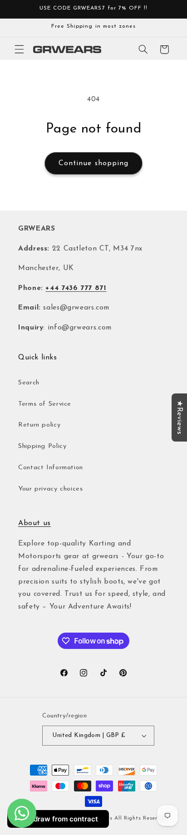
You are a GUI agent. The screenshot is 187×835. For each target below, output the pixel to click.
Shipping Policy (42, 446)
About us (34, 523)
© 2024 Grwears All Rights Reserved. (118, 818)
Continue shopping (93, 163)
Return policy (39, 425)
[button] (19, 49)
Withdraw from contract (58, 819)
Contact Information (50, 467)
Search (28, 382)
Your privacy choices (50, 489)
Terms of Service (44, 404)
